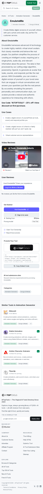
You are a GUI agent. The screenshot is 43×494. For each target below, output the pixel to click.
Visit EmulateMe (20, 209)
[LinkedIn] (40, 486)
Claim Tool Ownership (13, 230)
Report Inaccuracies (13, 233)
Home (4, 16)
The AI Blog (27, 436)
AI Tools (11, 16)
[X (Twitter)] (34, 486)
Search (36, 8)
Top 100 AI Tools (7, 470)
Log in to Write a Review (14, 187)
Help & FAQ (27, 440)
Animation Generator (23, 16)
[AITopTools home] (9, 3)
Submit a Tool (27, 443)
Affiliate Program (7, 447)
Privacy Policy (22, 487)
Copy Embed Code (22, 266)
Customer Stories (7, 440)
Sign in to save (22, 215)
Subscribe (36, 419)
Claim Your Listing (29, 451)
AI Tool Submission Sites (31, 447)
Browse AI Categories (9, 463)
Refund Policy (7, 489)
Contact (4, 451)
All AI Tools (5, 467)
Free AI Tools (6, 477)
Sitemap (26, 454)
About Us (5, 436)
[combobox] (18, 8)
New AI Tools (6, 474)
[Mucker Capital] (6, 427)
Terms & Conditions (9, 487)
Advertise (5, 443)
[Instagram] (37, 486)
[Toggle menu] (40, 3)
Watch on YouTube (31, 170)
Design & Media (34, 24)
